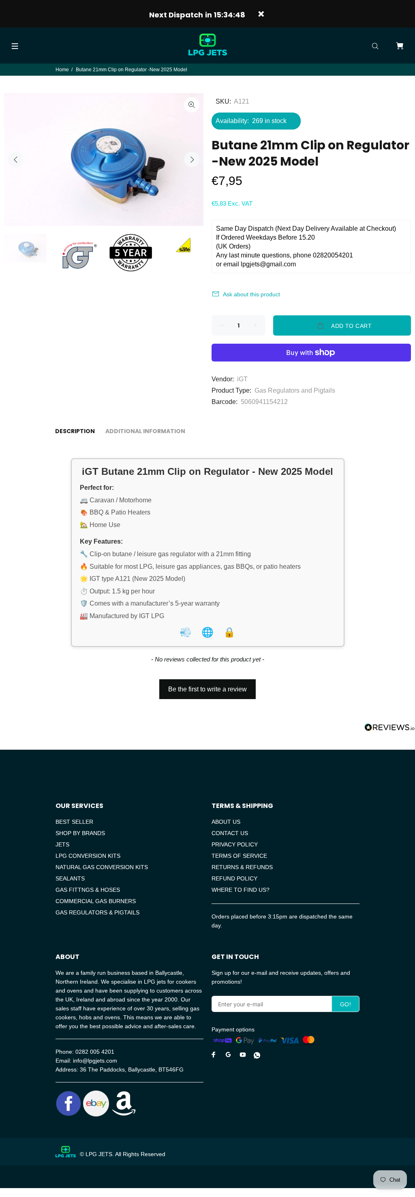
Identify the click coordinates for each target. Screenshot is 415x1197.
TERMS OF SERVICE (239, 856)
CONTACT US (230, 833)
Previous (16, 159)
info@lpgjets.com (95, 1060)
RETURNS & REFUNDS (242, 867)
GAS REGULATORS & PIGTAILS (97, 912)
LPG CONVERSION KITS (88, 856)
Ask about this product (251, 294)
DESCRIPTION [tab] (75, 431)
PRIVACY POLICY (235, 844)
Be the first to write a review (207, 689)
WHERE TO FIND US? (241, 890)
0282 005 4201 (94, 1051)
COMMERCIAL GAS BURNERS (96, 901)
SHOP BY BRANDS (80, 833)
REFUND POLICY (234, 878)
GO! (345, 1004)
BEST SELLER (74, 822)
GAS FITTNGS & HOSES (88, 890)
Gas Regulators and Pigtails (295, 390)
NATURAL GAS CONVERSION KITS (102, 867)
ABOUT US (226, 822)
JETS (62, 844)
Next (191, 159)
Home (62, 69)
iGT (242, 379)
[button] (207, 685)
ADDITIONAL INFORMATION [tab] (145, 431)
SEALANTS (70, 878)
